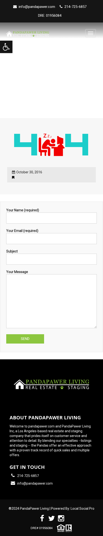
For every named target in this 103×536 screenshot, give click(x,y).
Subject (12, 251)
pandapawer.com (41, 426)
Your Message (17, 272)
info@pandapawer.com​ (37, 7)
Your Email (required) (22, 231)
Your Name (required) (22, 210)
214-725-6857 (28, 476)
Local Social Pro (82, 508)
